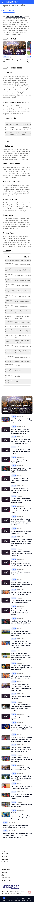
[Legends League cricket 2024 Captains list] (6, 696)
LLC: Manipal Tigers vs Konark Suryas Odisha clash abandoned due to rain (21, 574)
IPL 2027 (4, 856)
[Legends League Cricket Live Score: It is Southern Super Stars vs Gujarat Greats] (6, 582)
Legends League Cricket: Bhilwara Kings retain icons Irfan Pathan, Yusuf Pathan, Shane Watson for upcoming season (17, 835)
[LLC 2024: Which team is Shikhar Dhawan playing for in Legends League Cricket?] (6, 776)
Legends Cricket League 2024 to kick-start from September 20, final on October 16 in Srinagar (21, 739)
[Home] (12, 2)
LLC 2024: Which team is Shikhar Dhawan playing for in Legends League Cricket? (21, 778)
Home (3, 851)
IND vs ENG (5, 854)
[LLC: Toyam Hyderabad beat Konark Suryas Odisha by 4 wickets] (6, 478)
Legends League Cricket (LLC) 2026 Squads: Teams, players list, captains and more (21, 421)
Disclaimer (5, 872)
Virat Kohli (5, 859)
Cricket (6, 57)
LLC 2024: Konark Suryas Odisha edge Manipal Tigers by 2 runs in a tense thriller (21, 668)
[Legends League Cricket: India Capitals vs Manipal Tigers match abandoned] (6, 552)
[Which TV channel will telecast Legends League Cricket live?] (6, 675)
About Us (4, 875)
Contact (4, 867)
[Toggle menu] (3, 2)
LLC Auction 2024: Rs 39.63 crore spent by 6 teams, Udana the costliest (21, 796)
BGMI (23, 900)
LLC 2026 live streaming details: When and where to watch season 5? (17, 408)
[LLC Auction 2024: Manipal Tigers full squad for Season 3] (6, 767)
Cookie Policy (6, 878)
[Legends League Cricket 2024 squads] (6, 716)
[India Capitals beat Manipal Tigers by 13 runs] (6, 459)
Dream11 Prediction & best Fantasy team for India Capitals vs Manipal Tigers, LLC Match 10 (21, 564)
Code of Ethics (6, 880)
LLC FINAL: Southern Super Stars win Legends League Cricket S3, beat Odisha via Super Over (21, 441)
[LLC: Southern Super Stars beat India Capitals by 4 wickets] (6, 600)
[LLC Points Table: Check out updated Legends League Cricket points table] (6, 631)
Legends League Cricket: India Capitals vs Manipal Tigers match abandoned (21, 553)
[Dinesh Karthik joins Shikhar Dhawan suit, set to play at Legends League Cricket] (6, 804)
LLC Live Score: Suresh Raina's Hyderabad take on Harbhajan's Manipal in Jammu (21, 500)
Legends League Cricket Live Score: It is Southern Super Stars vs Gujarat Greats (21, 584)
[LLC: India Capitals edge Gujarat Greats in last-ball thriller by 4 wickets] (6, 468)
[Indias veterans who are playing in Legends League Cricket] (6, 785)
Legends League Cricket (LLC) (15, 16)
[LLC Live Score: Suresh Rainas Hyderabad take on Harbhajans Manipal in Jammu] (6, 499)
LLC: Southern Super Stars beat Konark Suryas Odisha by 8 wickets (21, 511)
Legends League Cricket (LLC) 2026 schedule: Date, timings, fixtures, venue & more (20, 431)
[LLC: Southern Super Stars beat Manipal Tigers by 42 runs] (6, 530)
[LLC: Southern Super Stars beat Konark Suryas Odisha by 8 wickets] (6, 509)
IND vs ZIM (10, 900)
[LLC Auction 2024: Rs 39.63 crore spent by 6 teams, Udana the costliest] (6, 795)
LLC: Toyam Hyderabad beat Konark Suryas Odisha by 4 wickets (20, 480)
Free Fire (29, 900)
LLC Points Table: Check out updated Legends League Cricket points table (21, 633)
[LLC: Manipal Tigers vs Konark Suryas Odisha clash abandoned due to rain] (6, 572)
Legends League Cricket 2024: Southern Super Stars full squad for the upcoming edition (21, 749)
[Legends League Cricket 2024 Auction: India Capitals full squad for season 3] (6, 758)
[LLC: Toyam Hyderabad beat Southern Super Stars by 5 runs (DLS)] (6, 489)
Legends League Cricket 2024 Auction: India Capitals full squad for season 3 (21, 759)
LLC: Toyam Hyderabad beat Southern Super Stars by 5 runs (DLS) (20, 490)
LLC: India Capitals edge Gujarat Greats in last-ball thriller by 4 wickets (21, 470)
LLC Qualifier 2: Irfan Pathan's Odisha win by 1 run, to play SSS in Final (21, 451)
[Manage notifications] (29, 892)
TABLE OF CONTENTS (8, 11)
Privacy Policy (6, 869)
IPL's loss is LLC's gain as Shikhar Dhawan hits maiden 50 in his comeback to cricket (21, 623)
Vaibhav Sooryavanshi (8, 862)
